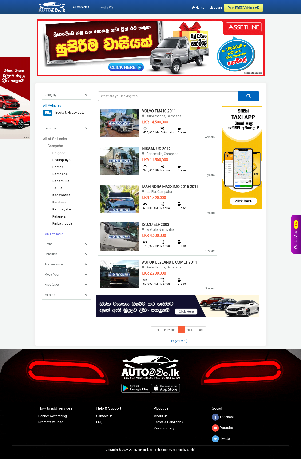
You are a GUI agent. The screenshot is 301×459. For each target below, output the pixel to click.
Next (190, 329)
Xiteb (191, 449)
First (156, 329)
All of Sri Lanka (55, 139)
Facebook (227, 417)
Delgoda (59, 153)
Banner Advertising (52, 416)
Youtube (226, 428)
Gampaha (55, 146)
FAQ (99, 422)
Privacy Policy (164, 428)
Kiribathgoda (62, 223)
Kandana (59, 202)
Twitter (225, 438)
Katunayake (61, 209)
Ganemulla (61, 181)
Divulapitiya (61, 160)
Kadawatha (61, 195)
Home (200, 7)
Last (200, 329)
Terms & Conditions (168, 422)
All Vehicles (80, 7)
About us (160, 416)
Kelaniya (59, 216)
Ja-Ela (57, 188)
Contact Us (104, 416)
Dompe (58, 167)
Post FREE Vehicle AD (243, 8)
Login (217, 7)
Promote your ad (50, 422)
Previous (169, 329)
